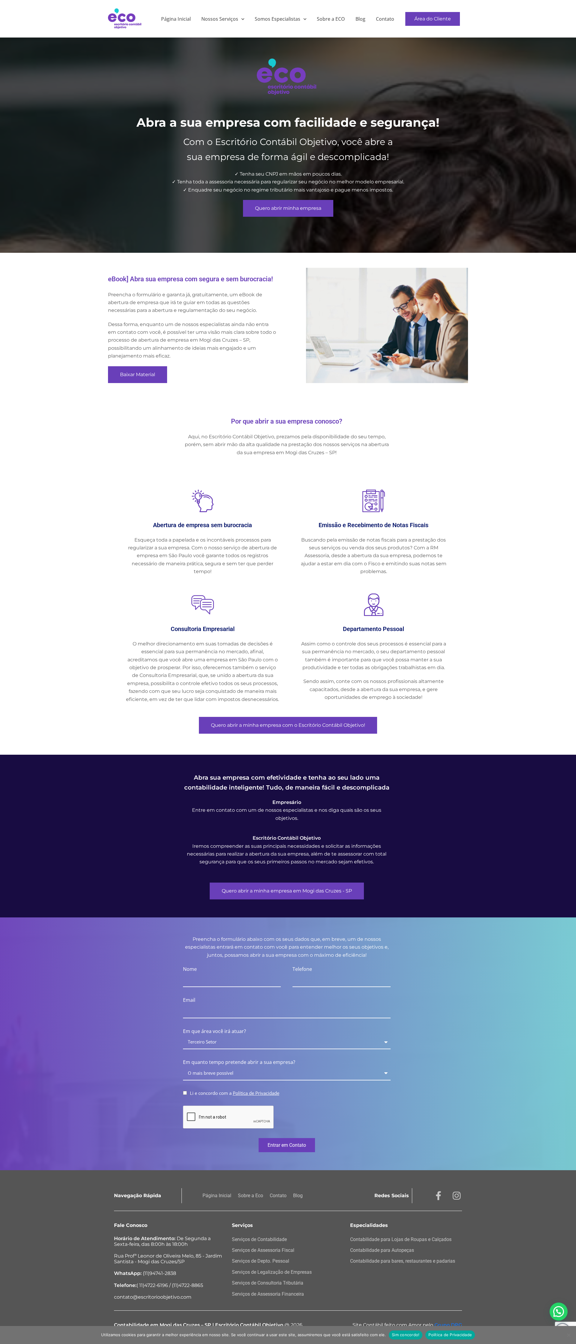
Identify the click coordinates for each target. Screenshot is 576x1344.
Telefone (302, 969)
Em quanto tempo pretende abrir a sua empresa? (239, 1062)
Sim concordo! (405, 1334)
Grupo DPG (448, 1325)
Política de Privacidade (450, 1334)
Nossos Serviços (219, 19)
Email (189, 1000)
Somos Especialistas (277, 19)
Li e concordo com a (234, 1093)
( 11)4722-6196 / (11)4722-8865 (158, 1285)
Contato (385, 19)
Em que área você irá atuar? (214, 1031)
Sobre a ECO (331, 19)
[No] (569, 1335)
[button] (559, 1312)
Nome (190, 969)
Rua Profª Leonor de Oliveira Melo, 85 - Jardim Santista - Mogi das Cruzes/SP (168, 1258)
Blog (360, 19)
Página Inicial (176, 19)
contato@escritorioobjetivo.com (152, 1297)
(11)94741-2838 (145, 1273)
